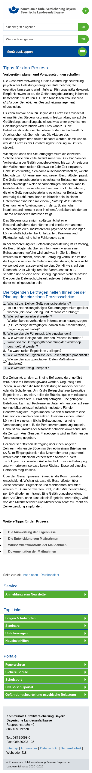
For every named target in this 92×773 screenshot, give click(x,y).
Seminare (12, 625)
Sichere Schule (16, 672)
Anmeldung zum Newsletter (26, 594)
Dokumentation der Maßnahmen (32, 551)
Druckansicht (49, 575)
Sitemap (12, 748)
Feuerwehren (15, 664)
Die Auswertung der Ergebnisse (32, 532)
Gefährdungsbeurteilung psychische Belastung (40, 694)
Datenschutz (49, 748)
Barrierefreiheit (71, 748)
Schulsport (13, 679)
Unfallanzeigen (16, 633)
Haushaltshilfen (17, 640)
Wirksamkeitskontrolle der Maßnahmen (37, 545)
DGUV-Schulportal (19, 687)
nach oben (30, 575)
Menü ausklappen (19, 51)
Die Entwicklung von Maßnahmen (33, 538)
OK (83, 27)
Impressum (29, 748)
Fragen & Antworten (20, 618)
